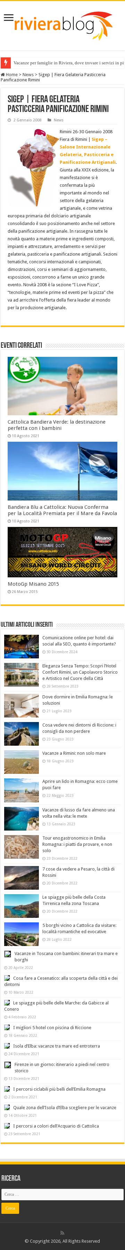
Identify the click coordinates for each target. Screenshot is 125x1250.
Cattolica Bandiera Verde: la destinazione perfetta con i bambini (57, 425)
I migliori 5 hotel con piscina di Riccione (52, 1027)
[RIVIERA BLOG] (62, 24)
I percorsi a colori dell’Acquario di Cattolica (56, 1126)
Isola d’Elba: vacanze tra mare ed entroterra (56, 1046)
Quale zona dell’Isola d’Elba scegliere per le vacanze (64, 1107)
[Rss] (62, 1233)
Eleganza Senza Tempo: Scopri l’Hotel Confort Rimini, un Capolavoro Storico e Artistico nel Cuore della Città (80, 672)
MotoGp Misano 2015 (33, 584)
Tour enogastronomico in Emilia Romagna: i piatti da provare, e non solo (77, 844)
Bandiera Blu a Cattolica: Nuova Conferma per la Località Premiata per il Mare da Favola (62, 510)
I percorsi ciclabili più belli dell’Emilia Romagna (59, 1089)
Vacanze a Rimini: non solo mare (74, 753)
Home (11, 74)
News (28, 74)
